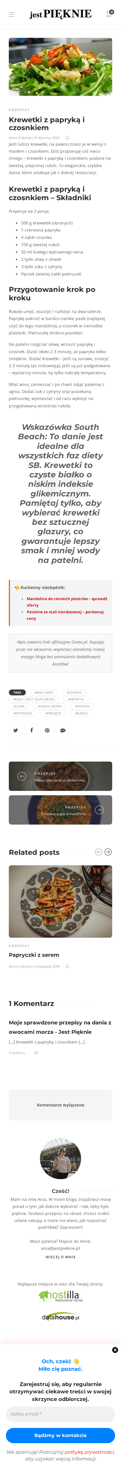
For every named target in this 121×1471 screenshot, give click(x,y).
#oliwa (19, 706)
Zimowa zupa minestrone (63, 814)
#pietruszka (23, 713)
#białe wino (44, 692)
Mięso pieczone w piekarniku (60, 780)
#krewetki (76, 699)
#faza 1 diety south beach (34, 699)
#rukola (81, 713)
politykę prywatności (89, 1452)
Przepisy (19, 110)
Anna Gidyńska (21, 138)
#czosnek (74, 692)
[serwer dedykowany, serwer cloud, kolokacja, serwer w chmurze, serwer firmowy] (60, 1296)
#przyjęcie (53, 713)
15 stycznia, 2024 (47, 138)
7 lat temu (17, 1053)
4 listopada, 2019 (47, 966)
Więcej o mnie (61, 1256)
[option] (60, 916)
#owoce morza (50, 706)
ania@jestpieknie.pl (60, 1248)
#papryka (82, 706)
